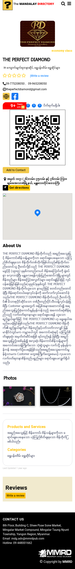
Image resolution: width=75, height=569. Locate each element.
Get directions (19, 187)
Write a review (40, 76)
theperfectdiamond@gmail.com (26, 89)
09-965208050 (37, 83)
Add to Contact (15, 170)
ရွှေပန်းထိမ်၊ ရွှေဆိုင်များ (47, 67)
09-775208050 (15, 83)
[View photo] (19, 396)
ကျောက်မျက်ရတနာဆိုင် (20, 67)
